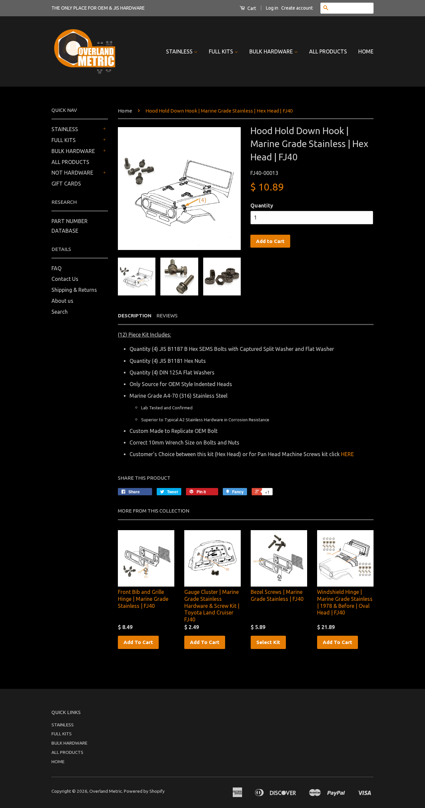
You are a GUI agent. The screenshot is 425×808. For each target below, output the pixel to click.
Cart (251, 8)
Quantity (261, 205)
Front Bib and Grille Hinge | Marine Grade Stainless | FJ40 (143, 599)
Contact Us (64, 279)
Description (134, 315)
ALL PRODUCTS (328, 51)
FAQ (56, 268)
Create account (297, 8)
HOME (366, 51)
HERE (347, 454)
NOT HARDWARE (72, 173)
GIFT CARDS (66, 184)
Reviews (167, 315)
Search (59, 312)
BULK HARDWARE (271, 51)
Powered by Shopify (144, 791)
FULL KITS (221, 51)
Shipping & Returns (74, 290)
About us (62, 301)
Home (125, 111)
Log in (272, 8)
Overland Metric (105, 791)
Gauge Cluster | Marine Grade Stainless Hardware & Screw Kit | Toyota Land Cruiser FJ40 (211, 605)
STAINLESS (180, 51)
